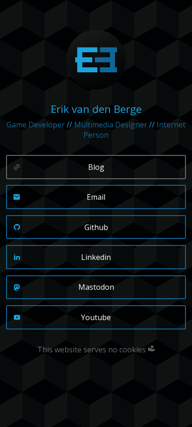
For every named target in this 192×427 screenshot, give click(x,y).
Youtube (96, 317)
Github (96, 227)
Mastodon (96, 287)
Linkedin (96, 257)
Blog (96, 167)
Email (96, 197)
